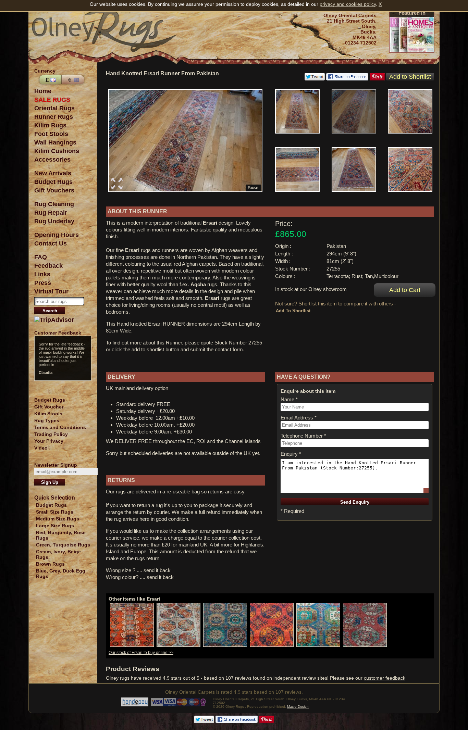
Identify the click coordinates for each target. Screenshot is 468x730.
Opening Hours (56, 234)
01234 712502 (361, 43)
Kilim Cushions (56, 151)
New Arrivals (52, 173)
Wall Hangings (55, 142)
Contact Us (50, 243)
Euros (74, 80)
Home (42, 91)
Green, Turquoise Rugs (63, 545)
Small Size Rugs (54, 512)
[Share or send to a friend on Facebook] (347, 78)
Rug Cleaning (54, 204)
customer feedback (384, 678)
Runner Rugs (53, 116)
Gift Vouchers (54, 190)
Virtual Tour (51, 291)
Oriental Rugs (54, 108)
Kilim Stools (48, 413)
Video (41, 448)
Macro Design (298, 706)
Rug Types (46, 420)
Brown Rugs (50, 564)
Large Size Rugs (55, 525)
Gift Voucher (48, 407)
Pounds (50, 80)
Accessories (52, 159)
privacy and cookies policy (348, 4)
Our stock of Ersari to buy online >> (141, 652)
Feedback (48, 265)
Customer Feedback (57, 333)
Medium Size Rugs (57, 518)
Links (42, 274)
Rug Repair (50, 212)
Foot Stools (51, 133)
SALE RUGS (52, 99)
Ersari (210, 223)
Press (42, 282)
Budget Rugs (53, 181)
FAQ (40, 257)
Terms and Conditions (60, 427)
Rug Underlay (54, 221)
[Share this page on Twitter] (315, 78)
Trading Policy (51, 434)
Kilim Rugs (50, 125)
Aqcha (198, 284)
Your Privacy (48, 441)
